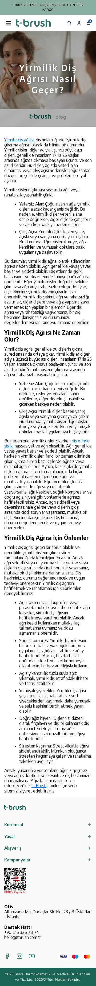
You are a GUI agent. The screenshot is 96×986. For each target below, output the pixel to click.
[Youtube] (32, 956)
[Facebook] (7, 956)
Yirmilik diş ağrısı (19, 139)
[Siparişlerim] (79, 23)
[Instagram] (19, 956)
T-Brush (38, 785)
